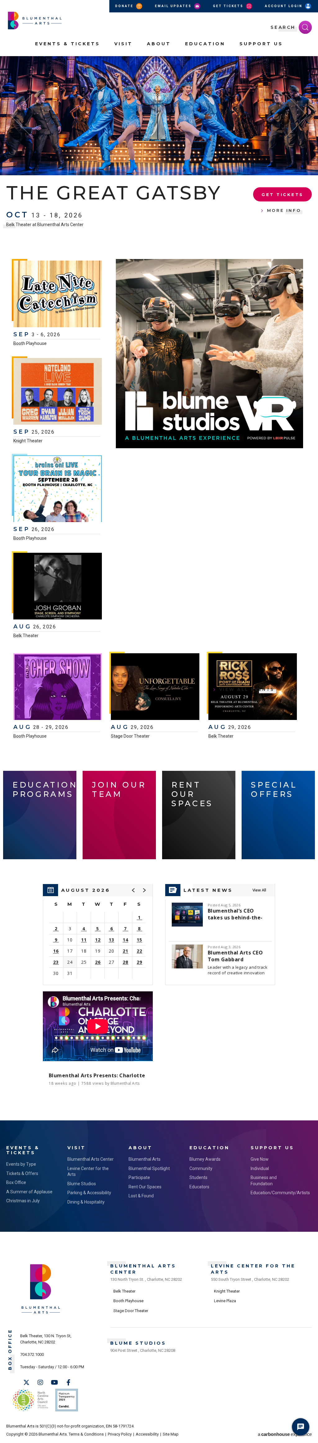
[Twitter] (26, 1382)
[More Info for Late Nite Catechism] (57, 295)
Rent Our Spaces (145, 1186)
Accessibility (147, 1434)
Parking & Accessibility (89, 1192)
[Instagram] (40, 1382)
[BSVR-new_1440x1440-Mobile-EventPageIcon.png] (209, 353)
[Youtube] (54, 1382)
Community (200, 1168)
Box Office (16, 1182)
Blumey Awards (204, 1159)
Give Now (260, 1159)
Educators (199, 1186)
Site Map (171, 1434)
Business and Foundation (264, 1180)
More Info (284, 210)
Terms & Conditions (86, 1434)
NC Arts (30, 1400)
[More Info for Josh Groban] (57, 587)
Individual (260, 1168)
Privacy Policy (120, 1434)
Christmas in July (23, 1200)
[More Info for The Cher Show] (57, 687)
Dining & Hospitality (86, 1202)
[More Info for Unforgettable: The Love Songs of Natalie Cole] (155, 687)
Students (198, 1177)
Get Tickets (229, 6)
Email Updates (174, 6)
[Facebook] (68, 1382)
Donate (125, 6)
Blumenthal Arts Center (90, 1159)
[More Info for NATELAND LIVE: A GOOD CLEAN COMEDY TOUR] (57, 392)
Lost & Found (141, 1195)
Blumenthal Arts (145, 1159)
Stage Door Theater (130, 736)
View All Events (247, 689)
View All (259, 890)
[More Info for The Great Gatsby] (159, 115)
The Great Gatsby (113, 192)
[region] (98, 934)
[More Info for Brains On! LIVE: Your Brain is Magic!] (57, 489)
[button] (310, 64)
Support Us (261, 44)
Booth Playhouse (30, 343)
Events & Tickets (67, 44)
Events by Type (21, 1164)
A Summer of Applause (29, 1191)
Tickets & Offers (22, 1173)
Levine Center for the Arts (88, 1171)
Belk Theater (26, 635)
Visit (123, 44)
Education (205, 44)
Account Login (284, 6)
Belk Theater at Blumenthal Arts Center (45, 224)
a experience (285, 1434)
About (159, 44)
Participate (139, 1177)
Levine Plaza (225, 1300)
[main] (159, 588)
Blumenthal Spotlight (149, 1168)
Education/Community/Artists (275, 1192)
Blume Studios (81, 1183)
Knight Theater (28, 440)
